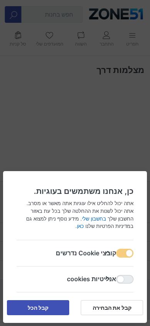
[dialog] (75, 163)
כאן (80, 226)
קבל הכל (38, 307)
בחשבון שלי (94, 218)
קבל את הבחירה (112, 307)
